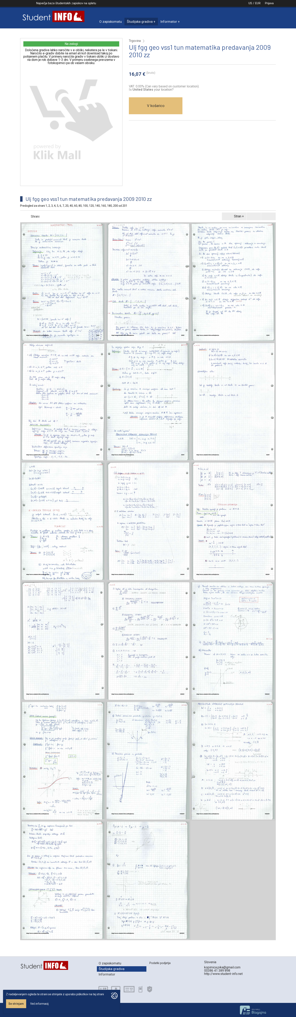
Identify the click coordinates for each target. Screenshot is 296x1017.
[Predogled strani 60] (63, 641)
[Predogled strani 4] (63, 402)
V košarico (156, 106)
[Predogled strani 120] (63, 761)
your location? (153, 89)
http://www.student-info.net (223, 974)
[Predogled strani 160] (233, 761)
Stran (237, 216)
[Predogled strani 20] (148, 521)
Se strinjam (16, 1003)
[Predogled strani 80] (148, 641)
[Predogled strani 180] (63, 880)
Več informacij (39, 1003)
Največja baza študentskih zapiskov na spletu (66, 3)
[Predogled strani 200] (148, 880)
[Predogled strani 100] (233, 641)
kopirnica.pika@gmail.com (222, 967)
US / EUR (254, 3)
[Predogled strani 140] (148, 761)
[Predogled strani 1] (63, 282)
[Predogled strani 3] (233, 282)
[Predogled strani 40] (233, 521)
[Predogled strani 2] (148, 282)
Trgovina (135, 41)
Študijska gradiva (140, 22)
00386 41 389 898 (217, 970)
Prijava (269, 3)
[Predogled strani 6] (233, 402)
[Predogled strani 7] (63, 521)
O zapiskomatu (110, 22)
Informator (168, 22)
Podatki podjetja (160, 963)
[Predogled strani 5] (148, 402)
